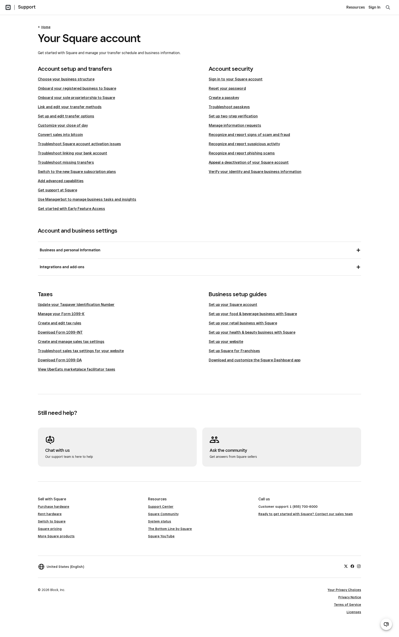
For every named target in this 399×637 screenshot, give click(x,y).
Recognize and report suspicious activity (244, 144)
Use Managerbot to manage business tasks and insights (87, 199)
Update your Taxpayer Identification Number (76, 304)
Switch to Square (52, 521)
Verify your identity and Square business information (255, 171)
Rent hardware (50, 514)
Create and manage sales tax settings (71, 341)
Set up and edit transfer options (66, 116)
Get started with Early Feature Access (71, 208)
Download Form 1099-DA (60, 360)
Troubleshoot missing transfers (66, 162)
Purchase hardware (53, 506)
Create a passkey (224, 97)
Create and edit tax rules (59, 323)
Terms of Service (347, 604)
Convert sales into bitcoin (60, 134)
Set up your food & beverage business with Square (253, 314)
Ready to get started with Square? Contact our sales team (305, 514)
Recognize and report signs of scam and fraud (249, 134)
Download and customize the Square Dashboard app (254, 360)
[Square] (8, 7)
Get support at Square (57, 190)
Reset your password (227, 88)
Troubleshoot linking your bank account (72, 153)
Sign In (375, 7)
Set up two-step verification (233, 116)
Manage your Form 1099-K (61, 314)
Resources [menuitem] (355, 7)
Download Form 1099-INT (60, 332)
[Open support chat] (386, 624)
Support (27, 7)
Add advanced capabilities (61, 181)
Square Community (163, 514)
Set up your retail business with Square (243, 323)
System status (159, 521)
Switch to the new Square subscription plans (77, 171)
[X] (346, 566)
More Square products (56, 536)
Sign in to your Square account (236, 79)
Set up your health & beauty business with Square (252, 332)
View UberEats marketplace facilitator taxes (76, 369)
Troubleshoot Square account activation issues (79, 144)
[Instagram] (359, 566)
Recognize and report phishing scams (242, 153)
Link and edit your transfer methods (70, 107)
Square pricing (50, 529)
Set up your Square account (233, 304)
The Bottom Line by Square (170, 529)
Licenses (354, 612)
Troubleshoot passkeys (229, 107)
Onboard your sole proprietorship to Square (76, 97)
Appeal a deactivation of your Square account (249, 162)
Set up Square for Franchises (234, 351)
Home (46, 27)
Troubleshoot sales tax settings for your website (81, 351)
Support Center (160, 506)
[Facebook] (352, 566)
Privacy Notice (349, 597)
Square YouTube (161, 536)
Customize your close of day (63, 125)
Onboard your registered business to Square (77, 88)
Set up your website (226, 341)
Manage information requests (235, 125)
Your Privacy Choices (344, 590)
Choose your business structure (66, 79)
